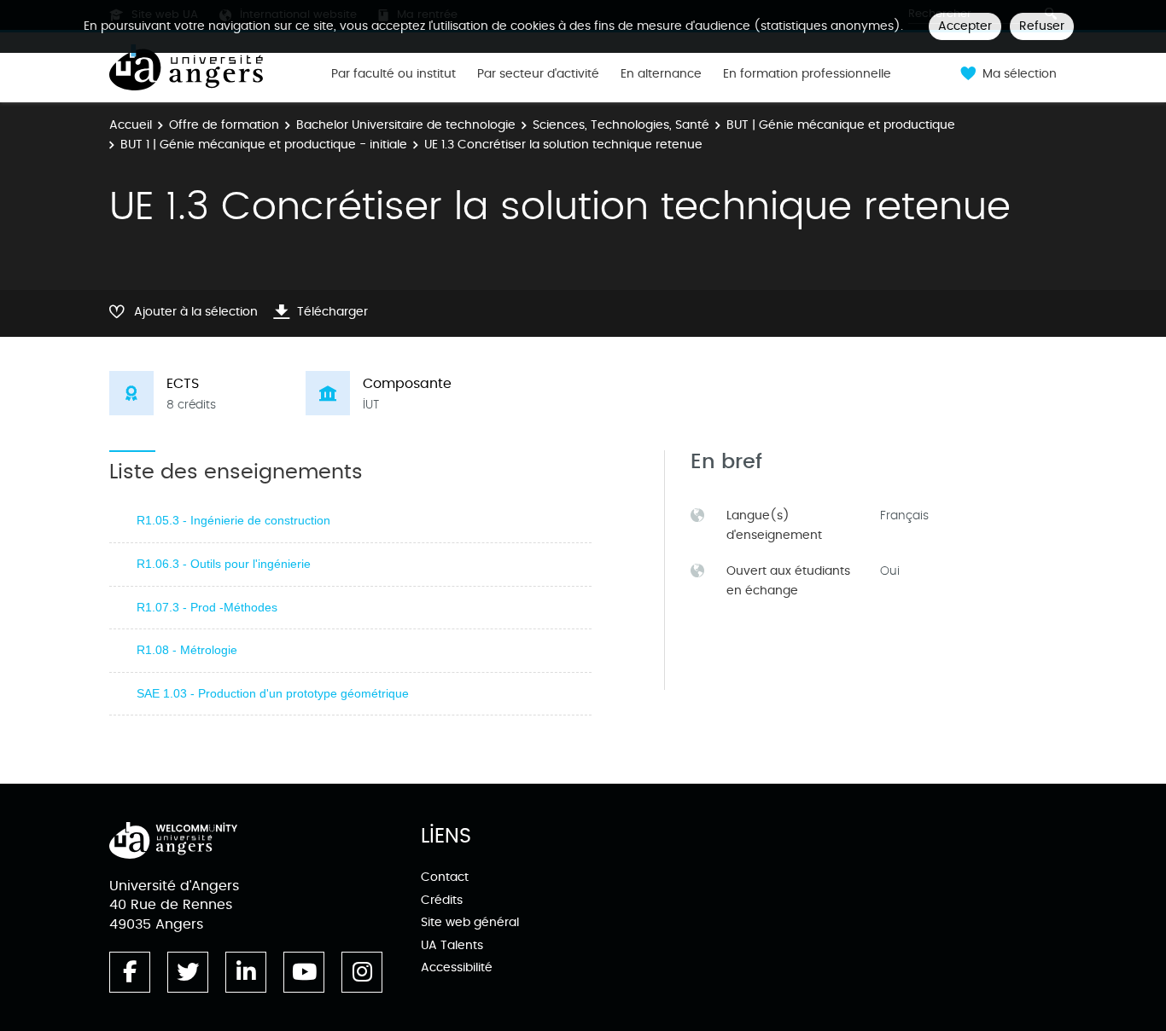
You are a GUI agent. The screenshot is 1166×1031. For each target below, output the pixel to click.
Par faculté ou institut (393, 74)
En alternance (661, 74)
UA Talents (452, 945)
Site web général (470, 922)
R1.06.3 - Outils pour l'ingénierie (224, 564)
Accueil (130, 125)
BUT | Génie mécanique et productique (840, 125)
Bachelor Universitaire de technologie (406, 125)
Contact (445, 877)
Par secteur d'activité (538, 74)
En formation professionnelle (807, 74)
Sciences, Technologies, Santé (621, 125)
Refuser (1041, 26)
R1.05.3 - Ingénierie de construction (233, 520)
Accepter (965, 26)
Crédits (442, 900)
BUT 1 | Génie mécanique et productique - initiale (263, 144)
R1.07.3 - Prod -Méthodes (207, 607)
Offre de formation (224, 125)
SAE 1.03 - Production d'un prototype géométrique (273, 693)
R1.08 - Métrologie (187, 650)
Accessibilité (457, 967)
